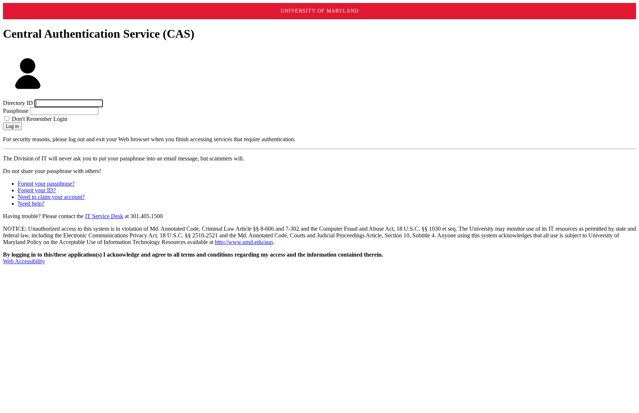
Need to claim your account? (51, 197)
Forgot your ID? (37, 190)
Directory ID (18, 103)
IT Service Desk (104, 216)
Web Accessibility (24, 261)
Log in (12, 126)
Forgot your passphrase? (46, 183)
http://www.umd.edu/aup (244, 242)
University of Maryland (320, 11)
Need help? (31, 203)
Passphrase (15, 111)
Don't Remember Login (38, 119)
